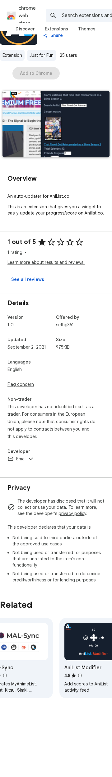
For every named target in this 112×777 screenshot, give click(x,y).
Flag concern (20, 384)
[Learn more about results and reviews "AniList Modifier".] (79, 675)
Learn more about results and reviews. (46, 262)
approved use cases (41, 544)
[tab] (25, 28)
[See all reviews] (27, 279)
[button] (56, 124)
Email (21, 459)
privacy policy (72, 513)
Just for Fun (42, 55)
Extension (12, 55)
